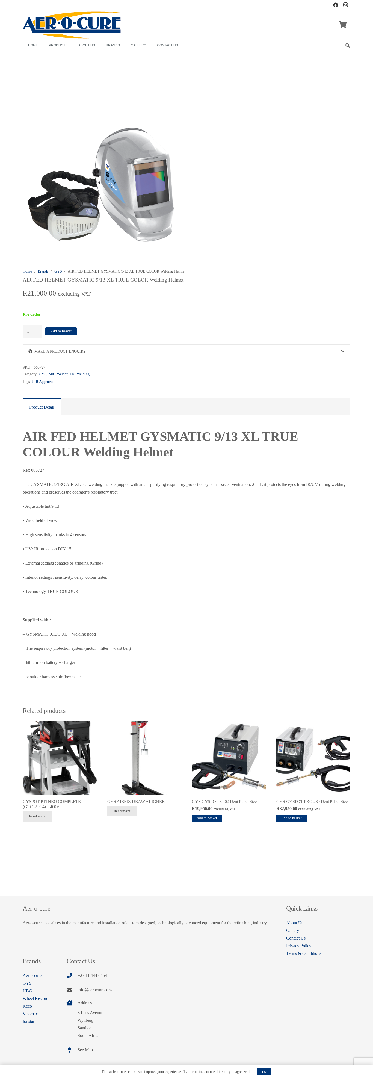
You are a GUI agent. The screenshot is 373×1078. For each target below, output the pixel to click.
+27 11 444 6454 (92, 975)
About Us (294, 922)
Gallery (292, 930)
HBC (27, 990)
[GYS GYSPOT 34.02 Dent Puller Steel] (229, 758)
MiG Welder (58, 374)
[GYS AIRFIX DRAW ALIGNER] (144, 758)
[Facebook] (336, 5)
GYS (58, 271)
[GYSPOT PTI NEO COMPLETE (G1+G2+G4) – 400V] (60, 758)
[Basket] (342, 25)
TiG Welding (80, 374)
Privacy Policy (298, 945)
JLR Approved (43, 381)
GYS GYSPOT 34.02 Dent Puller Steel (224, 801)
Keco (27, 1006)
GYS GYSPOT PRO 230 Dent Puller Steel (312, 801)
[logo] (72, 25)
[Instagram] (345, 5)
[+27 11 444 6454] (72, 975)
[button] (348, 45)
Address (85, 1002)
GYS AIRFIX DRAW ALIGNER (136, 801)
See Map (85, 1049)
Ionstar (28, 1021)
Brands (43, 271)
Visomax (30, 1013)
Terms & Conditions (303, 953)
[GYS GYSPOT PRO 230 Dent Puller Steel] (313, 758)
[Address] (72, 1002)
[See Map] (72, 1050)
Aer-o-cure (32, 975)
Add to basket (61, 331)
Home (27, 271)
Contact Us (296, 938)
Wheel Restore (35, 998)
